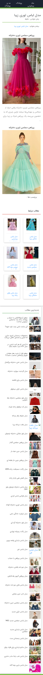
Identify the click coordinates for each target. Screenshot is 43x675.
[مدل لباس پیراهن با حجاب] (35, 565)
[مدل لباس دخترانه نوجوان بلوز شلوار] (35, 493)
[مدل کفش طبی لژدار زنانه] (35, 483)
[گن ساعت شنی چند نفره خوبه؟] (35, 328)
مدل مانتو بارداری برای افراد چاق (16, 647)
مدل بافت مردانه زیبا (20, 424)
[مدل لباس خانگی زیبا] (31, 224)
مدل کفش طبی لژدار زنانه (18, 478)
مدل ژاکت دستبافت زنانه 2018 (16, 469)
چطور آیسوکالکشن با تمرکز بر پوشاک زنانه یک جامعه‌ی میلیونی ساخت (17, 319)
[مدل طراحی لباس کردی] (35, 498)
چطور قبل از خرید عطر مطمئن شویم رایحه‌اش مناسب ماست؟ (16, 354)
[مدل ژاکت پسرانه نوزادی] (35, 536)
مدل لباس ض (22, 549)
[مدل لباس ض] (35, 552)
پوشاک (19, 3)
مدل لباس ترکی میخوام (19, 389)
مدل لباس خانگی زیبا (33, 237)
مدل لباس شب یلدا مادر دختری (16, 656)
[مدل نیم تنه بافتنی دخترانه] (35, 574)
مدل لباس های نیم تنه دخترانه (16, 585)
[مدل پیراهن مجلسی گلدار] (35, 446)
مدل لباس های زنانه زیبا (12, 294)
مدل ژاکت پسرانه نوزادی (19, 531)
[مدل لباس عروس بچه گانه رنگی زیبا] (12, 252)
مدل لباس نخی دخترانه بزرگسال (16, 362)
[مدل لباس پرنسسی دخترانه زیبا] (12, 224)
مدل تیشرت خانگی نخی (19, 513)
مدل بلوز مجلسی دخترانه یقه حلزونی (17, 399)
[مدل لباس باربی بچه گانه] (35, 670)
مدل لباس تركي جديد (20, 611)
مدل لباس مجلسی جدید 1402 (16, 620)
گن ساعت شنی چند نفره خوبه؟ (16, 326)
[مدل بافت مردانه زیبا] (35, 427)
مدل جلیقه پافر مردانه (20, 415)
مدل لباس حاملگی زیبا (33, 294)
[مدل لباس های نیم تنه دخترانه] (35, 590)
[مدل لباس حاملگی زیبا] (31, 280)
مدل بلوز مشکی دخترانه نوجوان (16, 433)
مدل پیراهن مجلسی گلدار (19, 442)
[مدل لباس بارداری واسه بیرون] (35, 547)
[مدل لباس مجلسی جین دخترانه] (35, 608)
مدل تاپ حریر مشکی (20, 594)
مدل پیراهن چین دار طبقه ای (17, 460)
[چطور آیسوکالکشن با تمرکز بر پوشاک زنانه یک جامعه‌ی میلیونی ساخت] (35, 324)
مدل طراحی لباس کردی (19, 496)
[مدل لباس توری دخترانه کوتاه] (35, 510)
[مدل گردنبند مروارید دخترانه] (35, 374)
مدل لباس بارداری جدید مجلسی (19, 630)
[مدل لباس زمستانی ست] (35, 644)
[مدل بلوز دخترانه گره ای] (35, 528)
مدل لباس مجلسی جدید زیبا (32, 267)
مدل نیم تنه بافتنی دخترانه (18, 567)
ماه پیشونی (31, 4)
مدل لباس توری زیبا (21, 26)
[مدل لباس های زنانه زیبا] (12, 280)
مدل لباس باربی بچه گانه (19, 665)
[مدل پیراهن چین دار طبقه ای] (35, 463)
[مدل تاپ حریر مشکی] (35, 600)
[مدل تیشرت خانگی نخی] (35, 518)
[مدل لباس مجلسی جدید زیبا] (28, 252)
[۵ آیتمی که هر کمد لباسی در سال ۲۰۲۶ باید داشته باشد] (35, 346)
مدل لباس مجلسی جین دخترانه (16, 602)
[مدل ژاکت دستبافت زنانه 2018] (35, 474)
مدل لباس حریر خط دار (19, 451)
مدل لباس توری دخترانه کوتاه (17, 504)
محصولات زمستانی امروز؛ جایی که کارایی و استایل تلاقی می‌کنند (16, 336)
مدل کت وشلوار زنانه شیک (18, 407)
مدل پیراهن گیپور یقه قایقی (18, 576)
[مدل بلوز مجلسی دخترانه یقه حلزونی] (35, 404)
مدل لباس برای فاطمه (20, 380)
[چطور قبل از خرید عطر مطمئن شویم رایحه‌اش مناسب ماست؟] (35, 356)
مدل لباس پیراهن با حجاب (18, 558)
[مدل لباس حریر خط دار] (35, 458)
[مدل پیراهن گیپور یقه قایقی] (35, 581)
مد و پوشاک (8, 4)
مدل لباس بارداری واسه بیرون (17, 540)
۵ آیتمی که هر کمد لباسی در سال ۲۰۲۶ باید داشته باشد (17, 345)
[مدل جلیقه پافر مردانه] (35, 421)
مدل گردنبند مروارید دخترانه (18, 371)
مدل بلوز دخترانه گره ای (19, 522)
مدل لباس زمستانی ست (19, 638)
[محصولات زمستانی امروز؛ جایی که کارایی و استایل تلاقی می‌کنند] (35, 338)
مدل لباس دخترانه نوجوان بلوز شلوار (17, 488)
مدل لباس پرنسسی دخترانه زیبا (14, 239)
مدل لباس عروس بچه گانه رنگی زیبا (12, 267)
